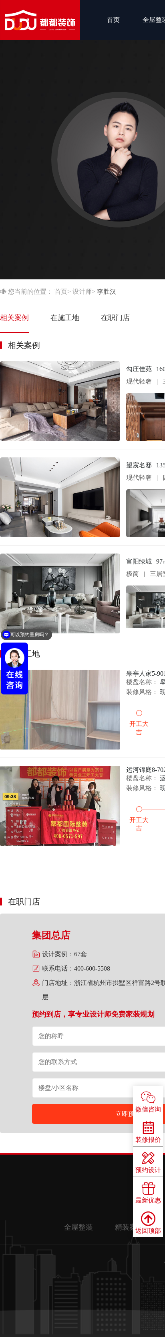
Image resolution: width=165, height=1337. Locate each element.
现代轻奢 (139, 381)
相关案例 (14, 318)
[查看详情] (60, 438)
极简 (132, 573)
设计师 (82, 291)
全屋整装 (78, 1227)
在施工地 (64, 318)
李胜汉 (106, 291)
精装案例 (129, 1227)
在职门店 (115, 318)
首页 (113, 19)
